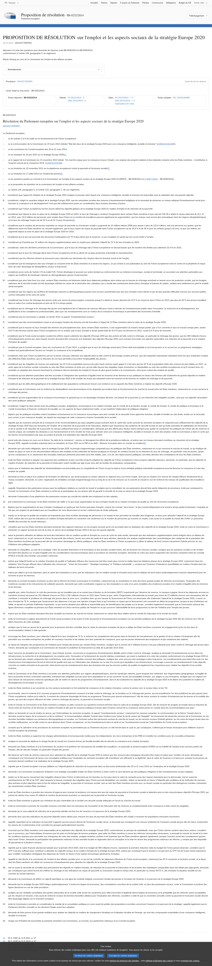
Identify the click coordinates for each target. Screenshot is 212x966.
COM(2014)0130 (165, 144)
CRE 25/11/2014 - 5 (77, 100)
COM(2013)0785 (53, 163)
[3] (61, 173)
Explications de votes (124, 103)
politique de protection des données (124, 961)
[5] (144, 443)
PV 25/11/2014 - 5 (76, 97)
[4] (73, 220)
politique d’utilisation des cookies (159, 961)
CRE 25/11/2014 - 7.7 (125, 100)
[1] (65, 154)
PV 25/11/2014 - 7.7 (124, 97)
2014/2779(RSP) (24, 81)
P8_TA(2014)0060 (181, 97)
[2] (108, 168)
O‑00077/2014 (151, 179)
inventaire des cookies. (190, 961)
